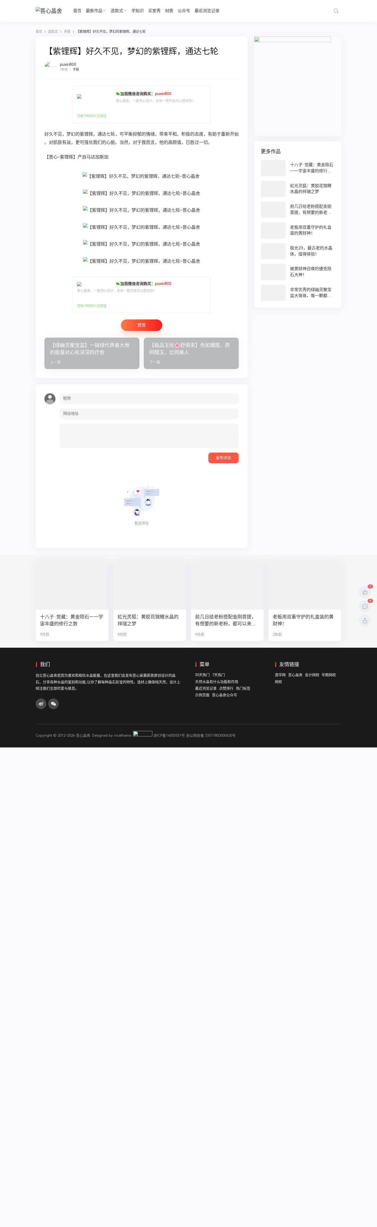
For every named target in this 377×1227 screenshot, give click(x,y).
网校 (278, 682)
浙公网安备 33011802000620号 (211, 735)
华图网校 (329, 675)
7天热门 (218, 675)
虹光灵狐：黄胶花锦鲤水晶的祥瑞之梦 (148, 620)
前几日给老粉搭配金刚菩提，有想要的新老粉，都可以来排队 (225, 620)
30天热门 (202, 675)
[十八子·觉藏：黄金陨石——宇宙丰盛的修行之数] (298, 168)
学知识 (137, 10)
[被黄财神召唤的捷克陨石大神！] (298, 272)
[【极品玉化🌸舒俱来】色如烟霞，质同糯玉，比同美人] (191, 353)
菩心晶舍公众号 (224, 695)
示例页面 (202, 695)
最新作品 (94, 10)
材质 (169, 10)
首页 (77, 10)
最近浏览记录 (207, 10)
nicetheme (122, 735)
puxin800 (68, 64)
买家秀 (154, 10)
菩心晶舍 (295, 675)
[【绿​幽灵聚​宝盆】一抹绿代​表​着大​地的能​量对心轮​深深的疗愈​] (91, 353)
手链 (76, 69)
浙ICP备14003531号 (169, 735)
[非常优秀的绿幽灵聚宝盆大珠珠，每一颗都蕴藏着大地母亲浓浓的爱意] (298, 293)
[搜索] (336, 11)
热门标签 (243, 688)
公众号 (184, 10)
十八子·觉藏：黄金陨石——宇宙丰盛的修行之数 (71, 620)
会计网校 (312, 675)
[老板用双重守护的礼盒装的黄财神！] (298, 230)
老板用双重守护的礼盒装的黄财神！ (303, 620)
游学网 (280, 675)
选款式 (117, 10)
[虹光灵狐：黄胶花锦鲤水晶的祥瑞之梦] (298, 189)
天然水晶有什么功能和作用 (216, 682)
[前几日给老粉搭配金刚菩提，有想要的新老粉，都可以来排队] (298, 209)
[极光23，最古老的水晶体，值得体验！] (298, 251)
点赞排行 (226, 688)
